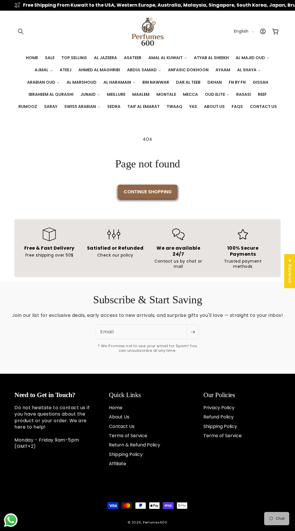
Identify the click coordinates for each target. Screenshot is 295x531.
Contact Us (122, 426)
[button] (20, 31)
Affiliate (117, 463)
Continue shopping (148, 191)
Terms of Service (128, 435)
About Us (119, 417)
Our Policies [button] (219, 395)
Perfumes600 (155, 522)
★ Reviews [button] (289, 271)
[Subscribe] (192, 331)
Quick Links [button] (125, 395)
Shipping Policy (126, 454)
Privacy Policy (219, 408)
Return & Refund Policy (134, 445)
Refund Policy (218, 417)
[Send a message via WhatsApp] (11, 520)
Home (115, 408)
